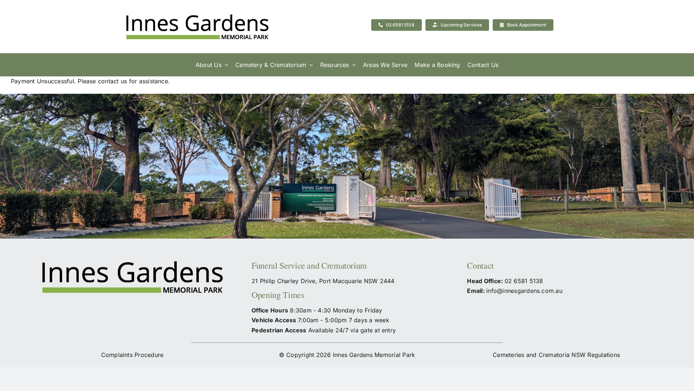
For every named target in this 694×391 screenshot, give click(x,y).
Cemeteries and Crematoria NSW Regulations (556, 354)
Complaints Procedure (132, 354)
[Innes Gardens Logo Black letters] (196, 26)
